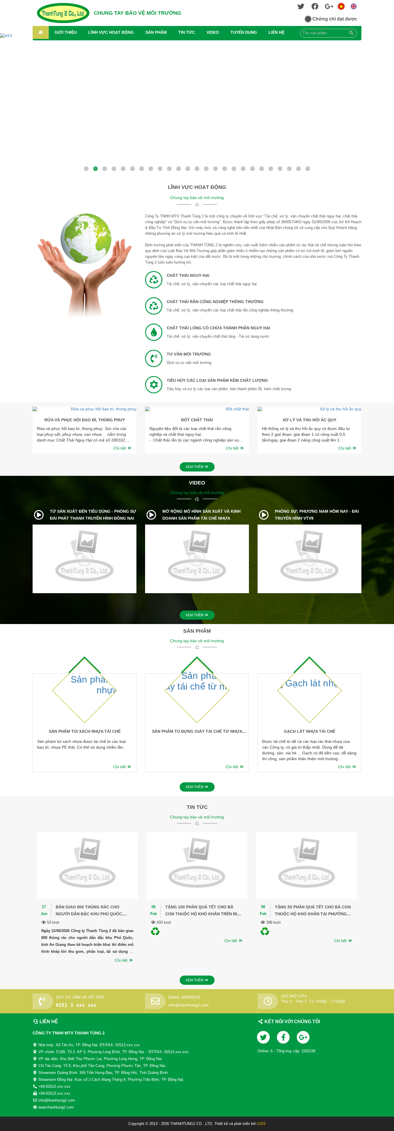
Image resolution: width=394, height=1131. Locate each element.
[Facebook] (315, 7)
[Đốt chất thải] (197, 409)
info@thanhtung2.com (188, 1005)
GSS (262, 1123)
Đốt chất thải (197, 420)
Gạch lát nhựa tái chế (309, 731)
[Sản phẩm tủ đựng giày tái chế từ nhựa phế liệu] (208, 679)
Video (213, 32)
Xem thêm (194, 467)
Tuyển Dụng (243, 32)
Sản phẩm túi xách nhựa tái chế (85, 731)
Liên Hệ (276, 32)
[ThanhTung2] (63, 13)
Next (10, 106)
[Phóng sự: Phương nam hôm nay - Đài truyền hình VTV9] (264, 515)
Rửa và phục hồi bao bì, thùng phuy (84, 420)
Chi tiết (120, 448)
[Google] (329, 7)
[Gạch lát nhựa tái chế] (324, 676)
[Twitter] (301, 7)
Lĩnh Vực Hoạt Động (111, 32)
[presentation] (27, 428)
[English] (341, 6)
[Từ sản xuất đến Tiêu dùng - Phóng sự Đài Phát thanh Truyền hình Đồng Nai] (39, 515)
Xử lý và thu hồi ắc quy (309, 420)
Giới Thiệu (66, 32)
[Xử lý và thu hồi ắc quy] (309, 409)
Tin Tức (186, 32)
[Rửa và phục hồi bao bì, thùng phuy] (84, 409)
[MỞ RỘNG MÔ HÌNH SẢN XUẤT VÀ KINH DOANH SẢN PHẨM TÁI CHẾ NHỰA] (151, 515)
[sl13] (197, 101)
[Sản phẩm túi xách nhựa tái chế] (97, 678)
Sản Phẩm (156, 32)
